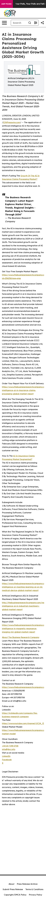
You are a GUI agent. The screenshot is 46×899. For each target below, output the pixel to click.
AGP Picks (6, 4)
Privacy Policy (35, 894)
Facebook (7, 759)
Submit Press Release (13, 889)
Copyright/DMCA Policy (15, 894)
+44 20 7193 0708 (10, 746)
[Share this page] (42, 22)
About (11, 884)
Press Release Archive (27, 884)
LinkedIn (6, 756)
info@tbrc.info (8, 749)
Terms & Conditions (34, 889)
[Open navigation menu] (4, 22)
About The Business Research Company (20, 637)
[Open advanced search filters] (36, 23)
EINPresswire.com (11, 122)
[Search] (30, 23)
